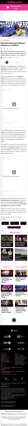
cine (3, 305)
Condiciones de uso (5, 384)
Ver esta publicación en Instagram (10, 108)
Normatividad (4, 358)
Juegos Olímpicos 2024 (15, 223)
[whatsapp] (7, 48)
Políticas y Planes (4, 359)
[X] (4, 48)
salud (17, 305)
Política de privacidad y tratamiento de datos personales (13, 383)
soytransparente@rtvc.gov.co (7, 406)
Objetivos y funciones (5, 357)
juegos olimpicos (5, 223)
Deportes (6, 40)
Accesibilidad (4, 385)
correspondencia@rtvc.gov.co (7, 392)
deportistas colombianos (14, 227)
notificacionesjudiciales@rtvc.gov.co (8, 402)
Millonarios (4, 254)
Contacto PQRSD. (7, 393)
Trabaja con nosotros (19, 356)
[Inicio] (14, 1)
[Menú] (2, 2)
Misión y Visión (4, 356)
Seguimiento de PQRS (9, 396)
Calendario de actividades (20, 357)
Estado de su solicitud (19, 363)
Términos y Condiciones (20, 364)
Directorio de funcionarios (20, 362)
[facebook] (1, 48)
